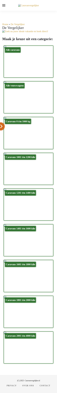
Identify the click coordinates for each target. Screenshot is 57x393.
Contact (45, 386)
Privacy (12, 386)
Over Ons (28, 386)
